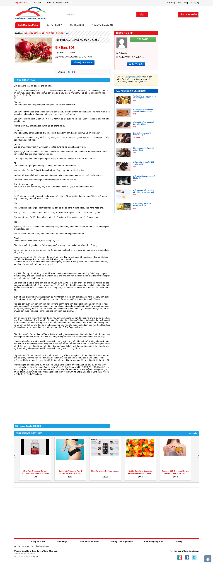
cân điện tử (59, 112)
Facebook (186, 557)
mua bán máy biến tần (24, 276)
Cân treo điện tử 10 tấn (46, 360)
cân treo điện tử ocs (67, 360)
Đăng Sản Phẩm (188, 14)
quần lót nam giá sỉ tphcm (25, 297)
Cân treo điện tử (34, 355)
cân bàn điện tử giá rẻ (93, 304)
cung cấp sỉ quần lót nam (88, 299)
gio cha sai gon (42, 546)
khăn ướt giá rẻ (37, 264)
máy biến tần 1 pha (53, 276)
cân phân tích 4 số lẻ (66, 285)
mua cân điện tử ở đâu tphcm (56, 93)
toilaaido (123, 53)
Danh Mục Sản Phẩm (28, 25)
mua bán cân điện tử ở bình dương (46, 341)
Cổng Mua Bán (20, 2)
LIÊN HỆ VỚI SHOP (82, 62)
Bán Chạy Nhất (77, 25)
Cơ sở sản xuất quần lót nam (78, 297)
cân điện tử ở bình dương (89, 344)
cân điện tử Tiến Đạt (101, 308)
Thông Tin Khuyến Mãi (103, 25)
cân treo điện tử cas (77, 358)
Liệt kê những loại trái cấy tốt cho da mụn (77, 40)
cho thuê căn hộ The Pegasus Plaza (66, 327)
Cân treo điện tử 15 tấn (90, 360)
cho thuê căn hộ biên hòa (80, 325)
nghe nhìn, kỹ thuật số (34, 33)
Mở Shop (171, 2)
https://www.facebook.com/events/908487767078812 (112, 471)
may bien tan (79, 273)
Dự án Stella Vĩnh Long (31, 374)
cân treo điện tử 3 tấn (57, 358)
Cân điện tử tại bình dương (96, 346)
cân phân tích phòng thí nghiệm (88, 283)
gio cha (17, 546)
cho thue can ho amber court (33, 327)
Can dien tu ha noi (44, 287)
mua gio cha (27, 546)
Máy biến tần (19, 273)
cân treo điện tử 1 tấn (90, 355)
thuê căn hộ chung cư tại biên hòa (94, 318)
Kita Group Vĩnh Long (23, 369)
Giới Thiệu (62, 541)
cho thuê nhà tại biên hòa (74, 322)
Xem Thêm (193, 433)
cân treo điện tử (63, 257)
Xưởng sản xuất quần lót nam (40, 299)
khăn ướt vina (85, 262)
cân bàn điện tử (46, 304)
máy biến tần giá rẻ (34, 278)
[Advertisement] (62, 397)
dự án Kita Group (66, 367)
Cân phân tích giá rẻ (23, 283)
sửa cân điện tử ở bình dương (48, 348)
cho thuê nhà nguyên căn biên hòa (42, 320)
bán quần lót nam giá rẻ (65, 299)
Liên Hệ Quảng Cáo (153, 541)
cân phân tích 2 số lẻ (32, 285)
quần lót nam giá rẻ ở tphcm (51, 297)
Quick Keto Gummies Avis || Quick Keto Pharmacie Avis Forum (70, 473)
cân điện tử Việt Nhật (95, 336)
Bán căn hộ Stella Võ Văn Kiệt (75, 369)
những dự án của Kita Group (46, 365)
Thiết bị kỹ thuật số (54, 33)
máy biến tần (64, 262)
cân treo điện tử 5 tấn (36, 358)
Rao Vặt (37, 2)
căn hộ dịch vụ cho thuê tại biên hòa (36, 325)
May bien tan (19, 262)
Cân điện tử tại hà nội (72, 287)
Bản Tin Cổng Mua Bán (57, 2)
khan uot (49, 264)
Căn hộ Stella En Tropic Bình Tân (85, 372)
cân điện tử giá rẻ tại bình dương (44, 346)
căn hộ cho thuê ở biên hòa (33, 318)
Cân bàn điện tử (21, 334)
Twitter (69, 72)
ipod (68, 33)
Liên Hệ (178, 541)
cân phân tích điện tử (84, 306)
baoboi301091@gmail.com (131, 57)
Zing (73, 72)
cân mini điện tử (33, 336)
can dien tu (68, 311)
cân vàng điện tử (25, 306)
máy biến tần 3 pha (79, 276)
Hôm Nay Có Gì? (54, 25)
